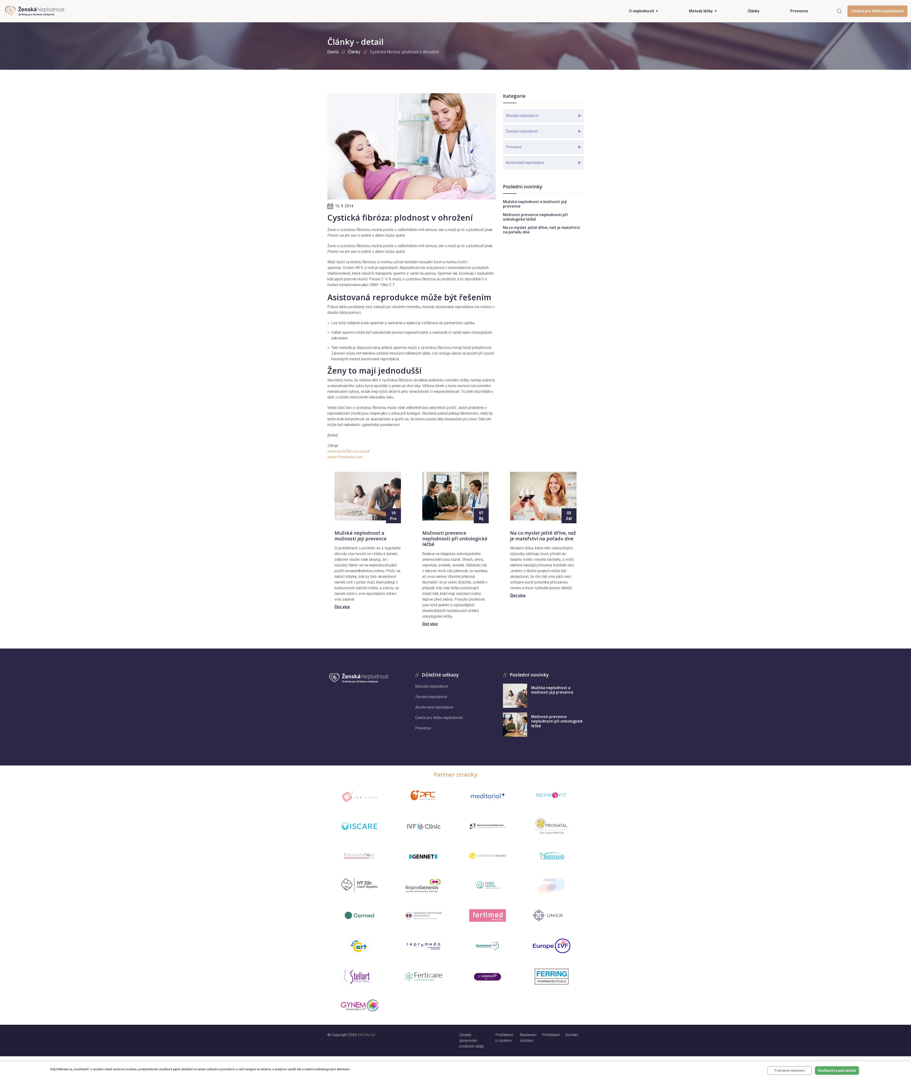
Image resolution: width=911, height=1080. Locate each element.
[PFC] (423, 795)
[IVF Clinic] (423, 826)
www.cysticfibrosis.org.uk (348, 451)
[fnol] (423, 915)
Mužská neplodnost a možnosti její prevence (535, 204)
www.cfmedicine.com (345, 457)
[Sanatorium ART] (488, 945)
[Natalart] (359, 945)
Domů (333, 51)
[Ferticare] (423, 977)
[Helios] (487, 856)
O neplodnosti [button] (642, 11)
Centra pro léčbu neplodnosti (877, 11)
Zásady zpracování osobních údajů (471, 1040)
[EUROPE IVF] (551, 946)
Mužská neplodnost (522, 115)
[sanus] (551, 856)
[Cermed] (359, 915)
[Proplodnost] (487, 976)
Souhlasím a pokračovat (837, 1070)
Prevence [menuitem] (799, 11)
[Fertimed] (487, 915)
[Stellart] (359, 976)
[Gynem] (359, 1005)
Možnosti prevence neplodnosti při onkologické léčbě (535, 217)
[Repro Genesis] (423, 885)
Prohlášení (551, 1035)
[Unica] (551, 915)
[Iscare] (359, 826)
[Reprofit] (551, 795)
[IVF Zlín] (359, 885)
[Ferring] (551, 976)
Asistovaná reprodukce (525, 162)
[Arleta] (551, 885)
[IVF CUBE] (359, 795)
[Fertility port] (359, 855)
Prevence (514, 147)
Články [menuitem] (753, 11)
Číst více (342, 607)
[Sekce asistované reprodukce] (487, 826)
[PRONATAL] (552, 826)
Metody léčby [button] (701, 11)
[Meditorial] (487, 795)
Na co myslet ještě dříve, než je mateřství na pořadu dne (541, 230)
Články (354, 51)
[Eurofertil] (487, 885)
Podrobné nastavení (790, 1070)
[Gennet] (423, 855)
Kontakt (571, 1035)
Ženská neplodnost (522, 131)
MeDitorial (366, 1035)
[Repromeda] (423, 945)
